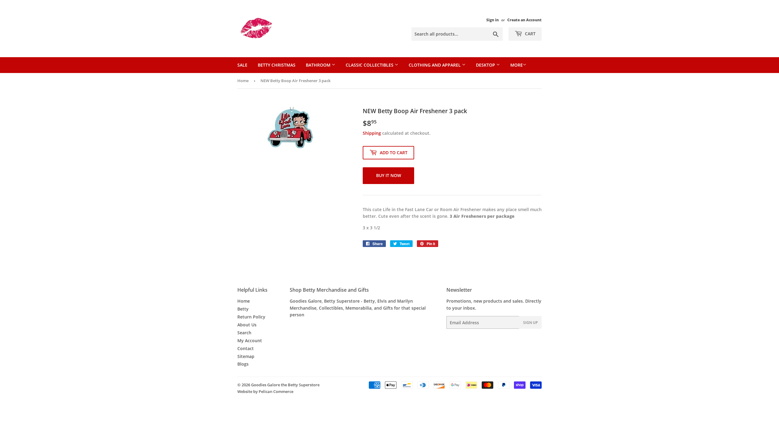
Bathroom (319, 65)
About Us (247, 325)
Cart (530, 33)
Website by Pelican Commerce (265, 391)
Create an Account (524, 19)
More (516, 65)
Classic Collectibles (370, 65)
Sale (242, 65)
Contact (245, 348)
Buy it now (388, 175)
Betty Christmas (276, 65)
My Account (249, 340)
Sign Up (530, 322)
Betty (243, 309)
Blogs (243, 364)
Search (244, 332)
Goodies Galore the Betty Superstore (285, 385)
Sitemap (245, 356)
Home (243, 80)
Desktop (486, 65)
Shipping (372, 133)
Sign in (492, 19)
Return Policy (251, 317)
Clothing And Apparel (435, 65)
